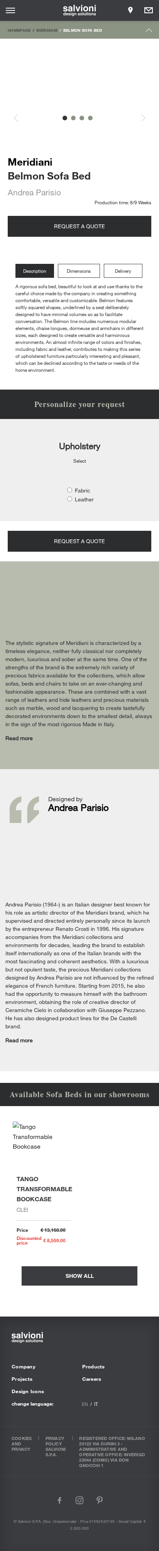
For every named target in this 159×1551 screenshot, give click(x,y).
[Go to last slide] (20, 118)
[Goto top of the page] (149, 32)
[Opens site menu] (10, 10)
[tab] (36, 271)
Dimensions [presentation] (79, 271)
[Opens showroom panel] (130, 10)
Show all (80, 1275)
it (96, 1404)
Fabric (82, 490)
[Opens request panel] (148, 10)
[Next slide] (139, 118)
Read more (19, 738)
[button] (65, 118)
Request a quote (79, 226)
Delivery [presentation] (123, 271)
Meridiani (47, 30)
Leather (84, 499)
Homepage (19, 30)
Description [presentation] (34, 271)
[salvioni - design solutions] (79, 10)
